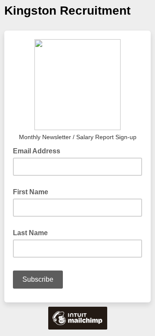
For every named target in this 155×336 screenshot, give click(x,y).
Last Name (30, 232)
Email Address (39, 150)
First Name (30, 192)
